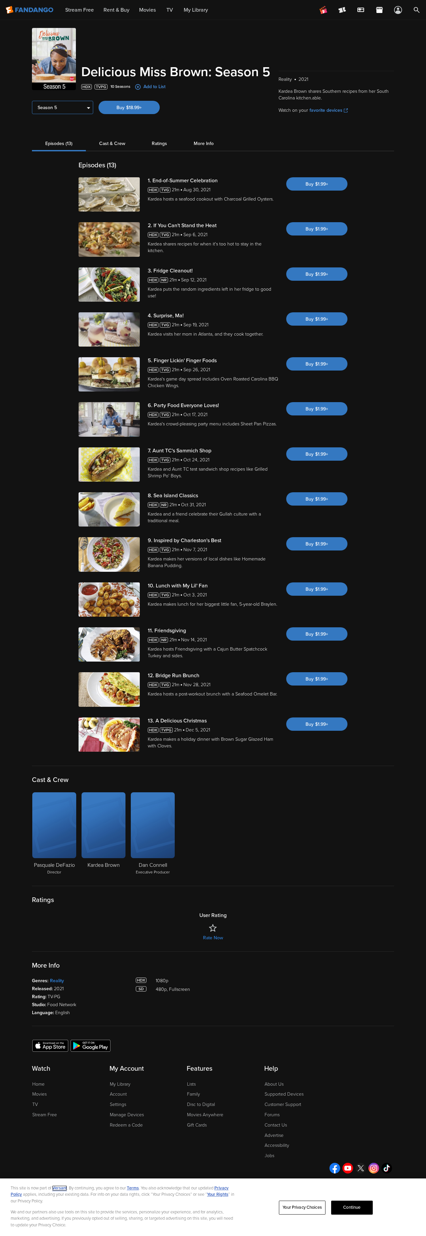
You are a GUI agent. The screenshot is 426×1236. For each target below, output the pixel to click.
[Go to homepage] (30, 10)
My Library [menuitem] (196, 10)
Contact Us (276, 1125)
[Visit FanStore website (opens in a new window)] (379, 10)
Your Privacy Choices (302, 1207)
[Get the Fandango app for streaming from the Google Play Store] (90, 1045)
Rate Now (213, 938)
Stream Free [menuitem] (79, 10)
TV (35, 1104)
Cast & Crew (112, 143)
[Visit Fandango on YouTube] (347, 1168)
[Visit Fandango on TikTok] (386, 1168)
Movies (39, 1094)
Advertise (274, 1135)
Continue (351, 1207)
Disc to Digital (201, 1104)
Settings (118, 1104)
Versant (59, 1188)
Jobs (269, 1156)
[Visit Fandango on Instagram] (373, 1168)
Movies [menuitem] (147, 10)
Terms (133, 1188)
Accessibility (277, 1145)
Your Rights (217, 1194)
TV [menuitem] (169, 10)
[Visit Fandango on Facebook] (334, 1168)
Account (118, 1094)
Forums (272, 1115)
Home (38, 1084)
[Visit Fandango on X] (360, 1168)
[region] (213, 1207)
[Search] (416, 10)
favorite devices (326, 110)
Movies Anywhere (205, 1115)
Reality (57, 981)
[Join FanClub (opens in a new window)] (323, 10)
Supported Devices (284, 1094)
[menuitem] (360, 10)
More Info (204, 143)
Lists (191, 1084)
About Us (274, 1084)
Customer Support (283, 1104)
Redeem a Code (126, 1125)
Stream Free (44, 1115)
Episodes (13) (59, 143)
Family (193, 1094)
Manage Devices (127, 1115)
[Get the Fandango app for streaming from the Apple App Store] (50, 1045)
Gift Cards (197, 1125)
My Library (120, 1084)
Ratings (159, 143)
